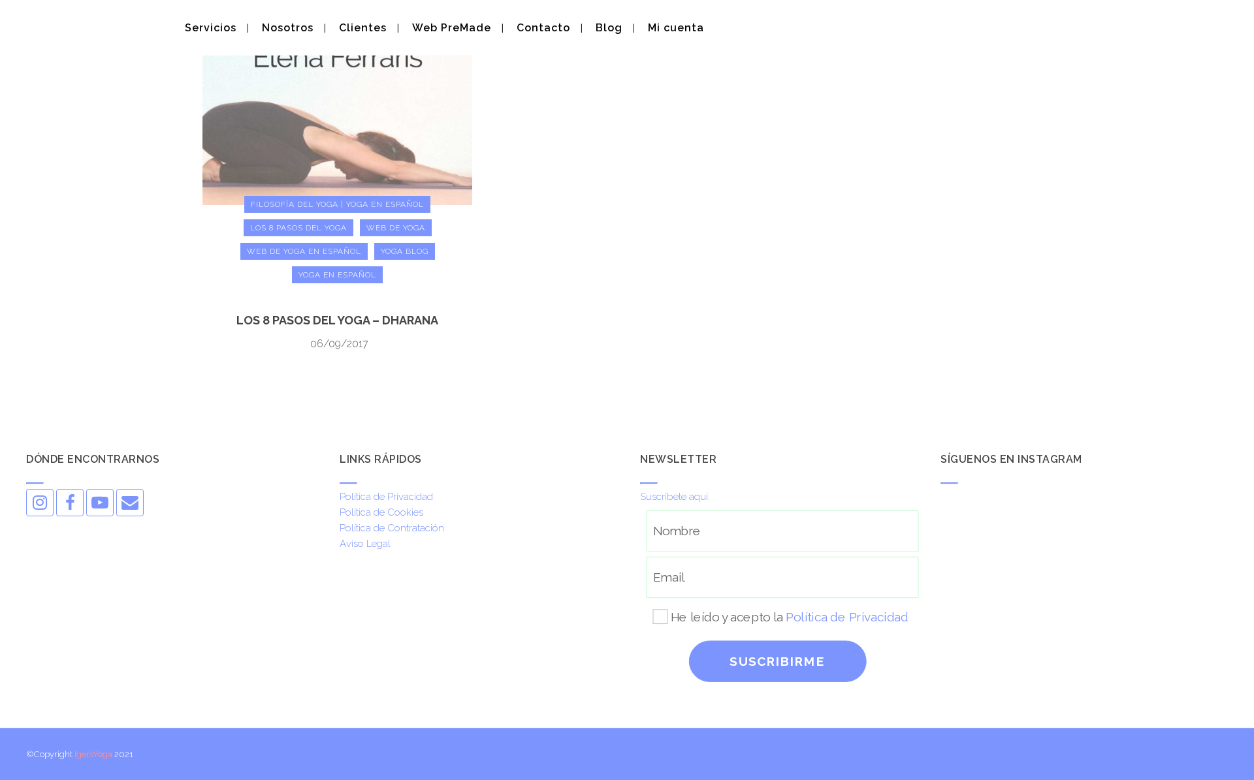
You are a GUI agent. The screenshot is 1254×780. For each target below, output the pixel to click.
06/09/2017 (339, 343)
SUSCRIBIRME (777, 661)
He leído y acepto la (789, 616)
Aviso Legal (365, 544)
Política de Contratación (392, 528)
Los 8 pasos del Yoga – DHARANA (337, 320)
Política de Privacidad (386, 497)
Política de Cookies (381, 512)
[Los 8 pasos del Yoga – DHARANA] (337, 102)
